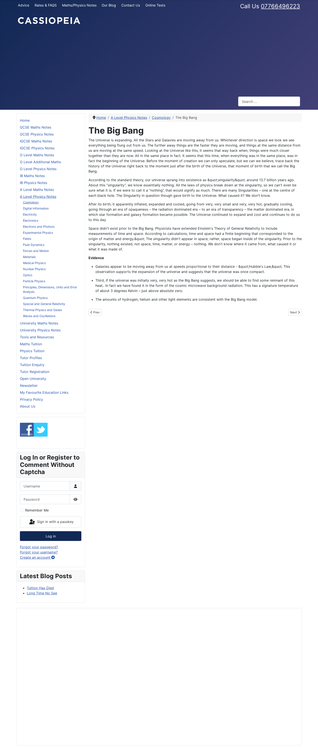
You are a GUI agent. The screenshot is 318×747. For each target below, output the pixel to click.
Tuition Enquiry (32, 365)
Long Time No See (42, 593)
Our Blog (109, 5)
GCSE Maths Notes (35, 127)
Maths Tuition (31, 344)
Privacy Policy (31, 399)
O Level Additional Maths (40, 162)
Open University (33, 378)
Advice (23, 5)
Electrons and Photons (39, 226)
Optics (27, 275)
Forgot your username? (39, 552)
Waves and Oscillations (39, 316)
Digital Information (36, 208)
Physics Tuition (32, 351)
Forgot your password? (39, 547)
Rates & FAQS (46, 5)
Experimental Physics (38, 232)
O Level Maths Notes (37, 155)
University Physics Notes (40, 330)
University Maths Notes (39, 323)
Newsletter (29, 385)
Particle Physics (34, 281)
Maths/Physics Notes (79, 5)
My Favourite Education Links (44, 392)
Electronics (30, 220)
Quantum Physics (35, 298)
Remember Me (37, 510)
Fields (27, 238)
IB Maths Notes (32, 176)
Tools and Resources (37, 337)
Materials (29, 257)
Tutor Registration (34, 371)
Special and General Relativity (44, 304)
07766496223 (280, 6)
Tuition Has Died (40, 588)
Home (25, 120)
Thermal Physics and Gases (42, 310)
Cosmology (31, 202)
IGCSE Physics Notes (37, 148)
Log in (51, 536)
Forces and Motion (36, 251)
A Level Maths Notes (37, 189)
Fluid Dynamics (33, 245)
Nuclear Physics (34, 269)
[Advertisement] (159, 60)
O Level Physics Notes (38, 169)
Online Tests (155, 5)
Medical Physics (34, 263)
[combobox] (269, 101)
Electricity (30, 214)
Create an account (35, 557)
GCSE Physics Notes (37, 134)
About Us (27, 406)
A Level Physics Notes (38, 196)
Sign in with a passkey (55, 522)
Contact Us (130, 5)
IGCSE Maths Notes (36, 141)
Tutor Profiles (31, 358)
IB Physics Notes (33, 183)
